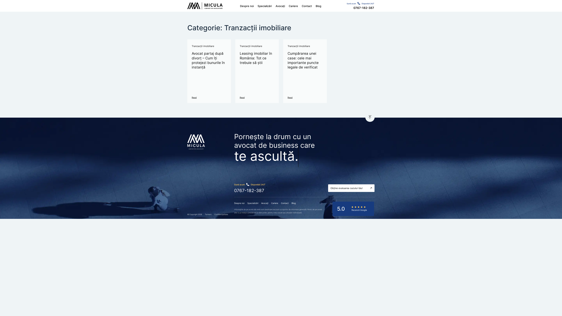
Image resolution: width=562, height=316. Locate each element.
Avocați (280, 6)
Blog (318, 6)
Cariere (293, 6)
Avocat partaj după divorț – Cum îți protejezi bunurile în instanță (208, 60)
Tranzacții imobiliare (203, 46)
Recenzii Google (359, 210)
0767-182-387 (249, 190)
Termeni (208, 214)
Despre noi (247, 6)
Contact (307, 6)
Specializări (265, 6)
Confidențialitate (221, 214)
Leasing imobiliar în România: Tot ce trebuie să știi (256, 58)
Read (194, 97)
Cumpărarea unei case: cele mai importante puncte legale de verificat (303, 60)
